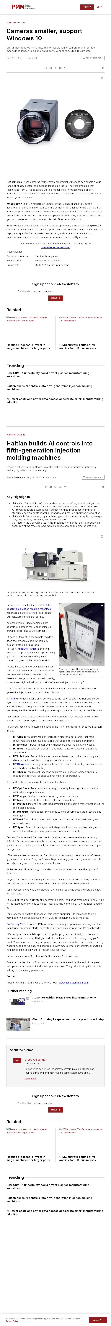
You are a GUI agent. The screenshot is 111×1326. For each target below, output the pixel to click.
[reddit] (60, 68)
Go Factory (12, 924)
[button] (8, 7)
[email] (65, 68)
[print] (103, 68)
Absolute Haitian (27, 648)
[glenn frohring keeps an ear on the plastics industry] (18, 1024)
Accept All (97, 1320)
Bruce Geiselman (15, 477)
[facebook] (45, 68)
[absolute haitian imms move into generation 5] (18, 1002)
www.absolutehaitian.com (74, 982)
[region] (55, 1320)
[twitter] (55, 68)
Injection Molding (15, 22)
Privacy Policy (12, 1321)
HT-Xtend (12, 698)
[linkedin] (50, 68)
